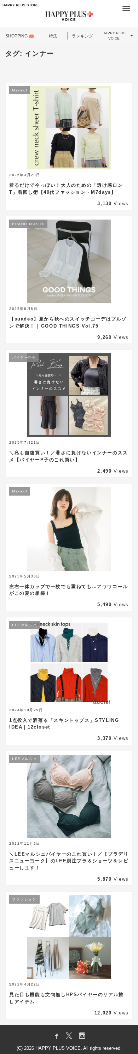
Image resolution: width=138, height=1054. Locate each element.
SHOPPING (16, 36)
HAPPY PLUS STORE (20, 5)
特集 (53, 36)
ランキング (82, 36)
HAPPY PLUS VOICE (114, 35)
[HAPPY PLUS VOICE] (69, 17)
